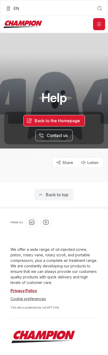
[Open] (99, 24)
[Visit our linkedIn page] (32, 222)
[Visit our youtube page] (46, 222)
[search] (100, 8)
